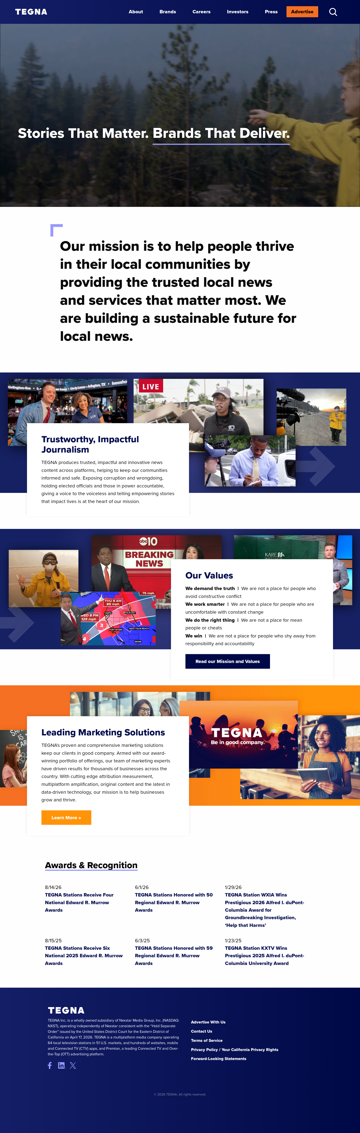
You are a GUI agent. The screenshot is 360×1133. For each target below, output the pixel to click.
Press (271, 11)
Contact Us (201, 1031)
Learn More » (66, 817)
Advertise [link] (302, 11)
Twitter (76, 1065)
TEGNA (66, 1010)
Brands (168, 11)
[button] (333, 12)
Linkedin (63, 1065)
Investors (237, 11)
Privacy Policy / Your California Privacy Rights (234, 1050)
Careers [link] (202, 11)
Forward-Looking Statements (218, 1059)
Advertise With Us (208, 1022)
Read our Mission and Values (228, 661)
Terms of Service (207, 1040)
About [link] (136, 11)
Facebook (52, 1065)
